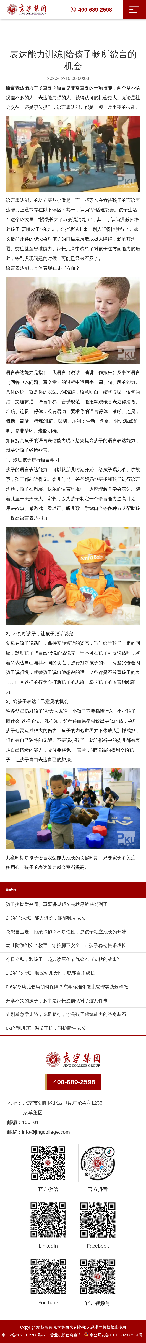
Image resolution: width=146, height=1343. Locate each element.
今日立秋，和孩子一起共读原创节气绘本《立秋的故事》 (64, 959)
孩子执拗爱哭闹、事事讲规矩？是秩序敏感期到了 (57, 904)
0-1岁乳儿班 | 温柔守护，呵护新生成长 (46, 1028)
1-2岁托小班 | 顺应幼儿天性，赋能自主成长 (50, 973)
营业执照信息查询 (65, 1335)
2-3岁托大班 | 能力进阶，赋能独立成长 (46, 918)
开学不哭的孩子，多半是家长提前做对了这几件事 (57, 1000)
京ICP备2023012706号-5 (23, 1335)
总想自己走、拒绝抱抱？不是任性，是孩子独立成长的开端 (66, 931)
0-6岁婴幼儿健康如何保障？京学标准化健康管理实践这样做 (67, 986)
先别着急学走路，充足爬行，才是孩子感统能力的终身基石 (66, 1014)
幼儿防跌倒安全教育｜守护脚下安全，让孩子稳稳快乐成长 (66, 945)
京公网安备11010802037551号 (116, 1335)
